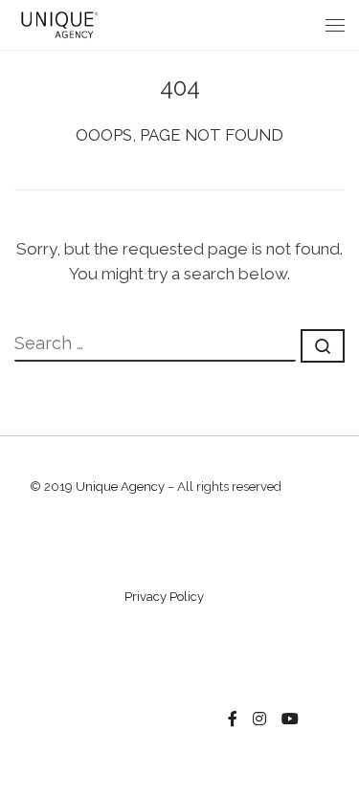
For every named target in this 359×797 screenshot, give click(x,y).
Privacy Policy (164, 596)
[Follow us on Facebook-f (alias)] (232, 719)
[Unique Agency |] (57, 23)
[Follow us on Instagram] (259, 719)
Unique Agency (120, 486)
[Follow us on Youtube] (290, 719)
